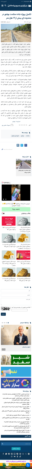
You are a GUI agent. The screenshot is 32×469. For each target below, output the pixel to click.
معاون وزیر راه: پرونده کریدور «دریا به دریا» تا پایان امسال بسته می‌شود (15, 407)
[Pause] (3, 199)
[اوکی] (17, 456)
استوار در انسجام (26, 347)
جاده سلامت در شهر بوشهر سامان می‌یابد (24, 171)
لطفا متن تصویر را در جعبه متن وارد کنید (21, 307)
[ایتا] (12, 454)
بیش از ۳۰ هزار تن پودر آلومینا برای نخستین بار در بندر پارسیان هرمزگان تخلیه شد (16, 431)
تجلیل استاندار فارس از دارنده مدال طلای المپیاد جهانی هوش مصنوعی (16, 403)
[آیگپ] (14, 454)
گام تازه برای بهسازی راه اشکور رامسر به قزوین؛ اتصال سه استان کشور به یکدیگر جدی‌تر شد (15, 427)
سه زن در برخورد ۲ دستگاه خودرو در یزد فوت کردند (17, 415)
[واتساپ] (12, 456)
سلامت (27, 136)
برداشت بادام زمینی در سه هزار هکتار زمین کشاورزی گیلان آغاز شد (15, 418)
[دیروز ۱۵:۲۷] (16, 335)
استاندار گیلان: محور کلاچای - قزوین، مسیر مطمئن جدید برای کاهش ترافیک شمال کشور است (16, 399)
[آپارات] (20, 454)
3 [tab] (4, 322)
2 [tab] (6, 322)
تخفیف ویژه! (16, 209)
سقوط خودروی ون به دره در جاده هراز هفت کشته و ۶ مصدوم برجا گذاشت (16, 423)
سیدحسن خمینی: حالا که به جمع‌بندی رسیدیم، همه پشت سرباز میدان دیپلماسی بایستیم (15, 395)
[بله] (17, 454)
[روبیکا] (23, 454)
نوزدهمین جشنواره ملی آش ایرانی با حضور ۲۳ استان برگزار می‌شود (15, 412)
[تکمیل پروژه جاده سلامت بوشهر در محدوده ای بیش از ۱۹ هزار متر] (16, 33)
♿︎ (28, 464)
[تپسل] (2, 183)
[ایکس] (26, 454)
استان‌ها (18, 122)
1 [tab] (8, 322)
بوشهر (13, 122)
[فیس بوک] (3, 454)
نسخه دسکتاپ (16, 449)
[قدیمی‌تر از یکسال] (23, 164)
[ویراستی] (6, 454)
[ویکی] (14, 456)
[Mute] (6, 199)
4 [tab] (2, 322)
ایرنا (18, 6)
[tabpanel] (16, 338)
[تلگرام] (29, 454)
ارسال (3, 314)
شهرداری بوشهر (15, 136)
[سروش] (9, 454)
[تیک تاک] (20, 456)
